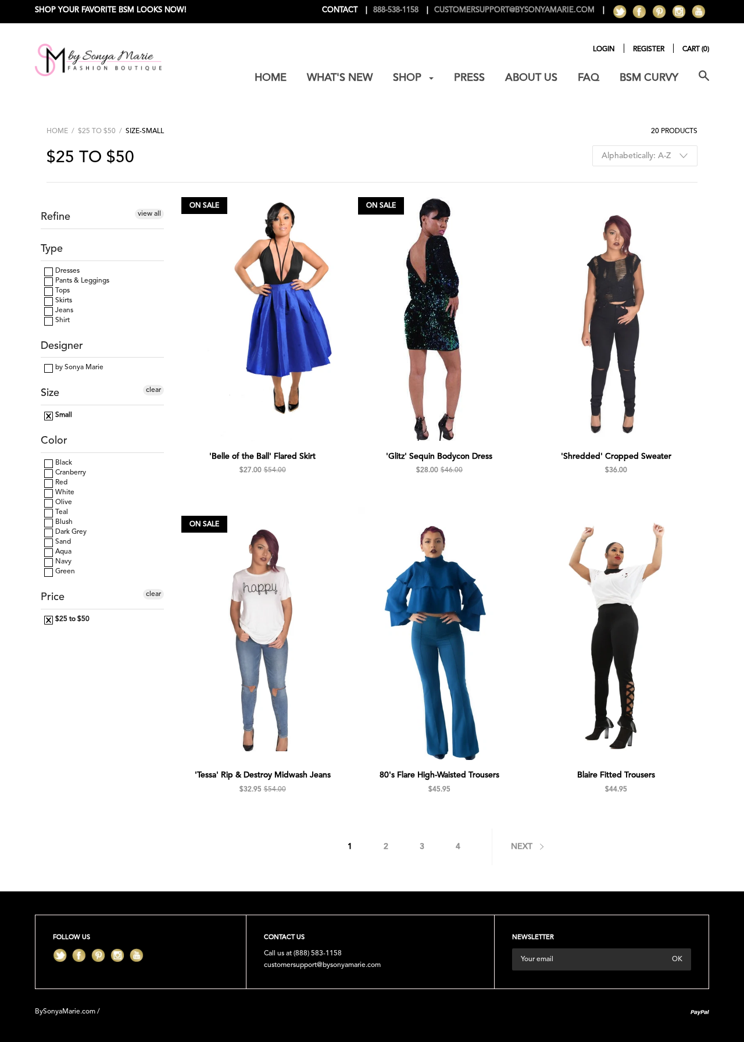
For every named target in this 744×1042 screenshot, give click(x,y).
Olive (62, 502)
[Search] (704, 82)
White (63, 492)
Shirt (61, 320)
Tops (61, 290)
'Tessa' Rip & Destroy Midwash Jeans (263, 775)
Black (62, 462)
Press (469, 78)
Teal (60, 512)
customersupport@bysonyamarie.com (322, 965)
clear (153, 390)
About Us (531, 78)
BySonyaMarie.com (65, 1011)
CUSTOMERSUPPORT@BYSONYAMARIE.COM (514, 10)
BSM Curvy (649, 78)
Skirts (62, 300)
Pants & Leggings (81, 280)
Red (60, 482)
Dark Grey (70, 532)
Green (64, 571)
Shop (408, 78)
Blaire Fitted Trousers (616, 775)
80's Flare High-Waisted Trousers (439, 775)
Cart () (695, 49)
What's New (340, 78)
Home (271, 78)
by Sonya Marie (78, 367)
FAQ (588, 78)
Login (604, 49)
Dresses (66, 270)
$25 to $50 (97, 131)
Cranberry (69, 472)
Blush (63, 522)
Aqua (62, 551)
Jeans (63, 310)
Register (648, 49)
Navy (62, 561)
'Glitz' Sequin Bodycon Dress (439, 456)
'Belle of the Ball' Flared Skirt (262, 456)
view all (149, 213)
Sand (62, 541)
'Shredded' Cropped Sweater (616, 456)
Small (62, 415)
